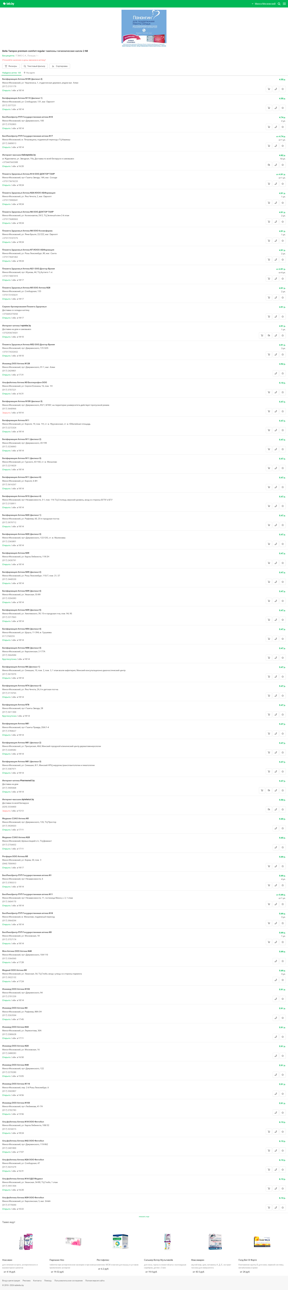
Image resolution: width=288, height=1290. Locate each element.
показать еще (144, 1216)
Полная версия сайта (94, 1280)
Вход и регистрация (11, 1280)
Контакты (37, 1280)
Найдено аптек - (11, 72)
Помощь (48, 1280)
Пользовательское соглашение (68, 1280)
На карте (30, 72)
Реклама (26, 1280)
